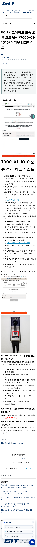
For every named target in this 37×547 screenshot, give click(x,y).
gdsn (14, 443)
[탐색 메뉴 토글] (32, 3)
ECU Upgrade (6, 443)
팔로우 (5, 63)
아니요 (23, 458)
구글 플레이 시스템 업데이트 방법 (18, 243)
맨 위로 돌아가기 (7, 475)
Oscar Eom (5, 57)
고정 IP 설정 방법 (13, 200)
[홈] (9, 3)
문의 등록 (28, 468)
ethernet (20, 443)
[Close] (33, 522)
